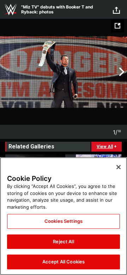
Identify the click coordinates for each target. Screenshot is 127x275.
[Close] (118, 167)
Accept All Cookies (63, 261)
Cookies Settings (63, 221)
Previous (6, 71)
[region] (63, 216)
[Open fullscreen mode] (117, 25)
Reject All (63, 241)
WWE (10, 9)
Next (121, 71)
